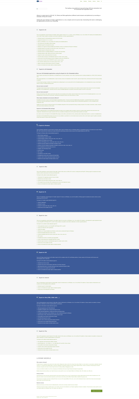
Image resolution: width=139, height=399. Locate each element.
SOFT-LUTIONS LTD (45, 397)
